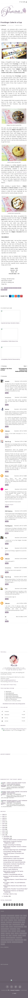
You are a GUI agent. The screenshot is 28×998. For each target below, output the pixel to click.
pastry (19, 287)
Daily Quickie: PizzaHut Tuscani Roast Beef (15, 889)
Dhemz (7, 476)
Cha (6, 537)
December (7, 836)
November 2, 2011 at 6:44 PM (21, 511)
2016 (3, 825)
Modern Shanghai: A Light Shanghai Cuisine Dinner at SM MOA (17, 801)
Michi (6, 548)
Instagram (15, 714)
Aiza (6, 588)
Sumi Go (7, 441)
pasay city (15, 287)
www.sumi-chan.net (13, 681)
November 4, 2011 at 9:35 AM (21, 588)
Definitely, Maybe (9, 504)
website (3, 933)
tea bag (3, 944)
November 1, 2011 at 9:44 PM (21, 397)
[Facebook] (7, 986)
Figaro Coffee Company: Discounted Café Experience (17, 792)
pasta (25, 926)
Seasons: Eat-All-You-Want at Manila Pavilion (13, 877)
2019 (3, 820)
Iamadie (7, 381)
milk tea (17, 933)
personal (3, 937)
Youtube (15, 720)
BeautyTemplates (15, 990)
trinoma (23, 931)
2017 (3, 823)
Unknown (7, 431)
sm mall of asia (4, 289)
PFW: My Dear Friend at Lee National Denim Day (13, 891)
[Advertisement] (14, 303)
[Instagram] (21, 2)
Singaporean (19, 937)
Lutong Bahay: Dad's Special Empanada (14, 862)
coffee (5, 920)
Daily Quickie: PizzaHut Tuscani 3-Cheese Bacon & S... (14, 847)
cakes (10, 924)
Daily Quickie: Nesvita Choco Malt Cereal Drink (14, 886)
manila (23, 922)
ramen (24, 935)
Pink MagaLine (8, 525)
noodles (3, 935)
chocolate (15, 935)
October (6, 896)
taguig (7, 918)
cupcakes (6, 287)
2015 (3, 827)
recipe (12, 933)
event (2, 920)
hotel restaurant (16, 924)
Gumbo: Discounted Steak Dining (12, 860)
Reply (7, 393)
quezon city (3, 915)
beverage (3, 922)
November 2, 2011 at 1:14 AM (21, 441)
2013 (3, 831)
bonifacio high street (10, 937)
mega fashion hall (19, 940)
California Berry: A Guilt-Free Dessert (13, 858)
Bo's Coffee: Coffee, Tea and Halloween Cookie (14, 883)
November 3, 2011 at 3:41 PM (21, 537)
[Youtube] (26, 2)
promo (15, 920)
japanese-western (5, 929)
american (3, 918)
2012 (3, 833)
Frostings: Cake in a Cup (10, 894)
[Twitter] (24, 2)
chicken (11, 926)
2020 (3, 818)
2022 (3, 814)
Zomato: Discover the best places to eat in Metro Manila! (16, 783)
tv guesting (3, 942)
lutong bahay (13, 929)
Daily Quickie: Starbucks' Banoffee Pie (13, 864)
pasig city (8, 933)
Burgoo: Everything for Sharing (12, 844)
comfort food (4, 931)
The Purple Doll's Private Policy (8, 684)
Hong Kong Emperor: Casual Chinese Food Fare (15, 880)
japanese (17, 915)
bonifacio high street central (7, 940)
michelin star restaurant (17, 942)
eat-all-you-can (21, 920)
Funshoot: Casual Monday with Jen (12, 874)
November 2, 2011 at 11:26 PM (20, 525)
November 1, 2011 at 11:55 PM (20, 430)
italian (10, 935)
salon (25, 940)
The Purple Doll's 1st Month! (11, 865)
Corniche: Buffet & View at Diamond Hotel (15, 839)
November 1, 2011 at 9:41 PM (21, 381)
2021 (3, 816)
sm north (14, 931)
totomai (7, 409)
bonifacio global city (18, 926)
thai (7, 935)
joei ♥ (6, 489)
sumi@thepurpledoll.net (10, 680)
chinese (2, 926)
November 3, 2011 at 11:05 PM (20, 576)
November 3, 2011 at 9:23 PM (21, 558)
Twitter (15, 717)
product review (23, 933)
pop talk (9, 942)
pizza (9, 931)
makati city (12, 918)
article (17, 918)
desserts (10, 287)
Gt (5, 616)
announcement (10, 915)
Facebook (15, 711)
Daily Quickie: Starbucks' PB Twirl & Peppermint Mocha (13, 872)
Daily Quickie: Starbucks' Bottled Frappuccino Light (12, 842)
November (7, 838)
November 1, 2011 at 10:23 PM (20, 409)
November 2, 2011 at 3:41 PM (21, 489)
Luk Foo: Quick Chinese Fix (10, 869)
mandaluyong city (17, 922)
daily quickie (23, 918)
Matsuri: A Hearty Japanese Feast (12, 867)
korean (18, 931)
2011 (3, 835)
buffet (7, 926)
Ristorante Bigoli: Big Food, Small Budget (14, 849)
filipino (25, 915)
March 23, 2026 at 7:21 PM (21, 616)
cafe (21, 915)
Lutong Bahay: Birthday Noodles (12, 851)
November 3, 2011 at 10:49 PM (20, 567)
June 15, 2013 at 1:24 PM (22, 603)
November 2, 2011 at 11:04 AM (20, 475)
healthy (19, 935)
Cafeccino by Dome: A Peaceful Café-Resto (13, 854)
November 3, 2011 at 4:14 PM (21, 548)
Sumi (15, 993)
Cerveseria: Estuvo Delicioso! (11, 856)
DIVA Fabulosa (8, 511)
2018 (3, 822)
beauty (22, 924)
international (9, 922)
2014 (3, 829)
